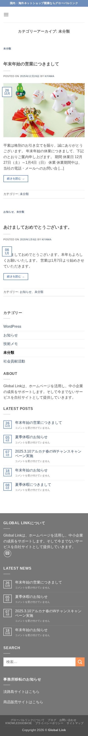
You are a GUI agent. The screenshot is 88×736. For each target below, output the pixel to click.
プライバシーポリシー (49, 723)
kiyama (49, 76)
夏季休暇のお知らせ (31, 437)
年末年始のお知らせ (31, 470)
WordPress (12, 326)
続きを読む (16, 178)
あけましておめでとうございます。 (37, 227)
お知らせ (8, 211)
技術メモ (10, 344)
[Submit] (80, 661)
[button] (6, 14)
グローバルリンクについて (28, 720)
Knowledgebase (18, 723)
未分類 (7, 48)
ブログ (52, 720)
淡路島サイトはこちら (21, 692)
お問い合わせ (67, 720)
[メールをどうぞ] (7, 553)
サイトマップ (75, 723)
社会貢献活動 (14, 361)
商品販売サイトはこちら (23, 702)
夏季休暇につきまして (33, 484)
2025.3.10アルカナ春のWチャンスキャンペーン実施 (48, 453)
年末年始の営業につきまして (31, 64)
